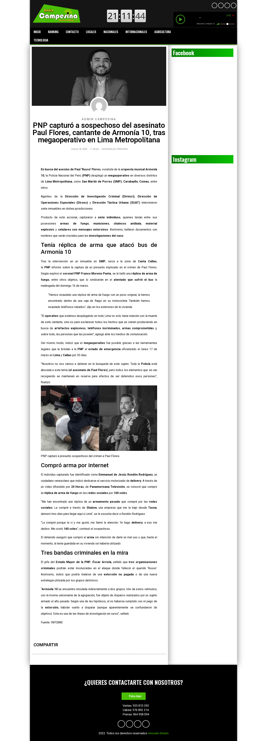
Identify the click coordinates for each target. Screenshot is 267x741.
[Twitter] (233, 5)
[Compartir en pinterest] (112, 645)
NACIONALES (111, 32)
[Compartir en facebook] (101, 645)
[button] (134, 696)
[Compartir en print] (116, 645)
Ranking (53, 32)
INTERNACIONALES (136, 32)
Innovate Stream (158, 733)
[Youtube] (221, 5)
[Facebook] (214, 5)
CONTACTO (72, 32)
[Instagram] (227, 5)
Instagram (184, 159)
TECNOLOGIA (41, 40)
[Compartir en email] (120, 645)
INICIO (37, 32)
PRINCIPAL (122, 149)
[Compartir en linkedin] (109, 645)
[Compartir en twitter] (105, 645)
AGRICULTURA (162, 32)
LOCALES (91, 32)
